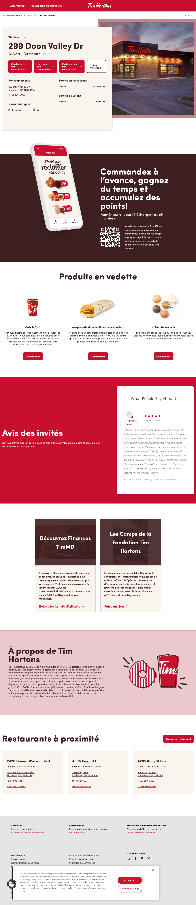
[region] (85, 883)
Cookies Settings (130, 888)
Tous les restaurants (11, 15)
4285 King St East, (150, 731)
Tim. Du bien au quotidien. (45, 5)
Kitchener (32, 15)
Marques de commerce (82, 819)
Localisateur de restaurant (141, 789)
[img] (148, 815)
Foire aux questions (21, 823)
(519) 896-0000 (16, 94)
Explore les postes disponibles (27, 789)
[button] (12, 884)
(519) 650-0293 (146, 737)
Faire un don (114, 563)
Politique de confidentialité (84, 812)
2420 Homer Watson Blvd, (21, 731)
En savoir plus (76, 789)
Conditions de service (81, 816)
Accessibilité (76, 823)
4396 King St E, (85, 731)
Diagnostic (75, 827)
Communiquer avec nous (25, 819)
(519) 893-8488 (15, 737)
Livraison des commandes (44, 66)
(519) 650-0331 (80, 737)
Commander (18, 5)
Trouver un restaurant (178, 696)
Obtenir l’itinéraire (95, 66)
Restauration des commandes (69, 66)
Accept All (129, 880)
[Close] (152, 870)
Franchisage (18, 812)
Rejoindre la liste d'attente (60, 563)
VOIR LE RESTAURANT (16, 743)
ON (24, 15)
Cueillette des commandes (18, 66)
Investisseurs (18, 816)
